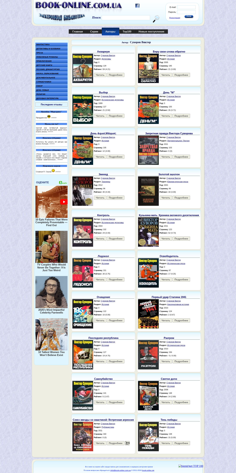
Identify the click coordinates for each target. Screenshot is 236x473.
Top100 (127, 31)
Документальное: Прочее (178, 141)
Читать (100, 75)
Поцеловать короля (51, 166)
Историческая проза (176, 263)
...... (127, 443)
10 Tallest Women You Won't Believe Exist (51, 353)
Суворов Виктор (140, 42)
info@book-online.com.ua (120, 470)
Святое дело (169, 378)
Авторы (110, 31)
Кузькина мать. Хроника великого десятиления (169, 215)
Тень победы (169, 419)
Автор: (125, 42)
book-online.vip (148, 470)
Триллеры (106, 182)
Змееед (103, 174)
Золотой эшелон (169, 174)
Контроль (103, 215)
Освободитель (169, 256)
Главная (77, 31)
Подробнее (115, 75)
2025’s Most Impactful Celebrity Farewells (51, 311)
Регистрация (174, 18)
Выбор (103, 92)
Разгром (169, 337)
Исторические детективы (113, 100)
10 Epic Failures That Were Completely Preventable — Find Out (51, 222)
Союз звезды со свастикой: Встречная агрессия (103, 419)
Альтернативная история (178, 304)
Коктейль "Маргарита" (51, 112)
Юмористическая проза (177, 182)
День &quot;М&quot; (103, 133)
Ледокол (103, 256)
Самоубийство (103, 378)
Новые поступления (151, 31)
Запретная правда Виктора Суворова (169, 133)
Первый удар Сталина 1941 (169, 297)
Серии (94, 31)
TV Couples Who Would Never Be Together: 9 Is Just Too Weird (51, 267)
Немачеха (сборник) (51, 138)
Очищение (103, 297)
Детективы (106, 59)
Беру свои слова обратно (169, 51)
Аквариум (103, 51)
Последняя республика (103, 337)
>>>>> (53, 118)
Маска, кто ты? (51, 124)
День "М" (169, 92)
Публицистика (108, 427)
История (171, 59)
